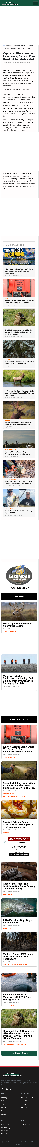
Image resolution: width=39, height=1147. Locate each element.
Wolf (5, 794)
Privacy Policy (25, 1124)
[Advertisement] (19, 26)
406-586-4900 (19, 852)
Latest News (5, 1124)
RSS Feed (24, 1104)
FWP (4, 1005)
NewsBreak (25, 1107)
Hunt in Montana (10, 632)
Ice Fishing (10, 1005)
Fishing (3, 1101)
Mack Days (7, 928)
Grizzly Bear (12, 757)
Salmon (4, 1111)
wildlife (10, 794)
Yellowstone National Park (14, 796)
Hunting (6, 1044)
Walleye (4, 1107)
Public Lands (15, 1044)
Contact (4, 1133)
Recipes (6, 832)
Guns (5, 757)
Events (6, 894)
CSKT (13, 928)
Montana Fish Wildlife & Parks (15, 965)
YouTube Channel (27, 1097)
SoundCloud (25, 1101)
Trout (3, 1104)
